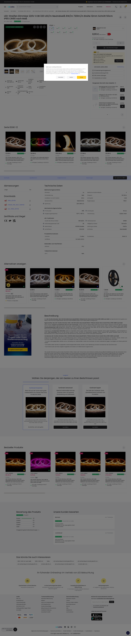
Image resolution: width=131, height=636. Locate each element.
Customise (60, 77)
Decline (71, 77)
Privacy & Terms (74, 73)
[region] (66, 72)
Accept (81, 77)
